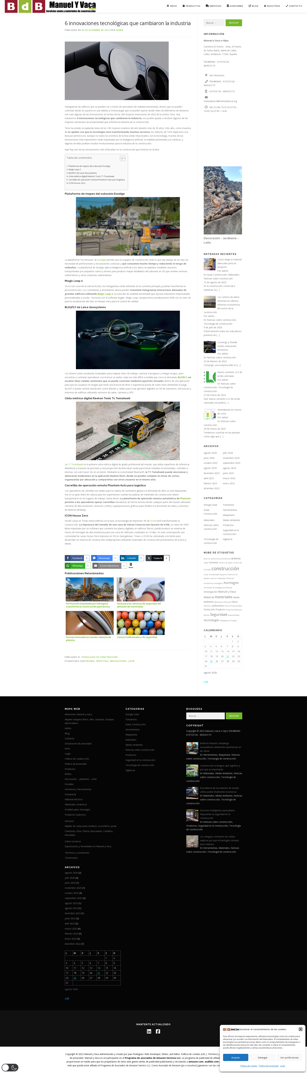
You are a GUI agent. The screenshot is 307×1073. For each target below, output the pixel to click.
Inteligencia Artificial (223, 588)
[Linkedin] (149, 1031)
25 (211, 661)
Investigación (210, 591)
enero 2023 (229, 483)
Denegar (263, 1057)
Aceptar (235, 1057)
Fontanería (228, 504)
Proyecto (220, 609)
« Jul (206, 681)
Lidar (131, 661)
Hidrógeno (218, 583)
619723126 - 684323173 (222, 91)
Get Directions (216, 75)
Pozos (227, 606)
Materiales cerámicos (76, 804)
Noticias (227, 602)
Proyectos (230, 610)
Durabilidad (214, 574)
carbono (235, 558)
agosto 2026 (210, 452)
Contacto (69, 738)
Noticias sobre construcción (218, 278)
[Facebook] (158, 1031)
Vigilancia (227, 539)
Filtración (230, 578)
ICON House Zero (77, 183)
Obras (234, 601)
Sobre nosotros (73, 841)
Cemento (213, 562)
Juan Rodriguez (135, 1054)
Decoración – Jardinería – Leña (81, 779)
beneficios (225, 559)
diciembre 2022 (212, 488)
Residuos (238, 610)
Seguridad (218, 614)
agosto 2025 (210, 468)
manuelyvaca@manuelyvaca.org (220, 101)
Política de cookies (248, 1066)
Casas (206, 563)
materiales (223, 596)
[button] (300, 1029)
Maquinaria (228, 515)
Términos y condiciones (77, 852)
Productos (228, 525)
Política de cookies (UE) (77, 758)
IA (213, 588)
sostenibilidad (233, 615)
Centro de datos (225, 563)
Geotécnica (208, 583)
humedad (208, 588)
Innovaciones (118, 661)
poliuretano (218, 605)
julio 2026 (228, 452)
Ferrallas (69, 784)
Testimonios (71, 857)
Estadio (207, 578)
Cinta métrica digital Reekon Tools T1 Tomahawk (92, 176)
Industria (102, 661)
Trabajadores (224, 620)
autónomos (215, 559)
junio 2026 (209, 457)
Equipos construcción (229, 574)
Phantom (185, 498)
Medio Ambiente (231, 520)
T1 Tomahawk (75, 464)
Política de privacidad (269, 1066)
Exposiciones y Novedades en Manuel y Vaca (88, 846)
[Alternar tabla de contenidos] (121, 158)
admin (119, 30)
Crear (206, 574)
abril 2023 (209, 478)
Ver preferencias (289, 1057)
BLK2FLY (182, 377)
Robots (206, 615)
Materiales (233, 274)
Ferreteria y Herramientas (78, 789)
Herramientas (230, 509)
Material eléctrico (74, 799)
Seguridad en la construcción (140, 760)
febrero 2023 (210, 483)
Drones (90, 661)
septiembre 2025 (231, 462)
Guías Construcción (217, 274)
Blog (67, 733)
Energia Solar (210, 504)
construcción (225, 568)
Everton (213, 578)
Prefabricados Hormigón (77, 809)
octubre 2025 (210, 462)
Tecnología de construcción (99, 657)
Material (209, 597)
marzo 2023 (229, 478)
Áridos (68, 773)
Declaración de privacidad (78, 743)
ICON (153, 520)
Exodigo (101, 259)
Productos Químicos (75, 814)
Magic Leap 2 (75, 169)
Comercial (237, 563)
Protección (209, 609)
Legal (282, 1066)
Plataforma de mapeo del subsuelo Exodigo (89, 166)
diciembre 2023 (212, 473)
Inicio (67, 748)
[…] (218, 289)
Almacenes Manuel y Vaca (78, 714)
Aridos (68, 728)
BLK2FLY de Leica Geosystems (83, 173)
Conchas (207, 569)
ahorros (207, 559)
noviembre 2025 (231, 457)
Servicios (69, 821)
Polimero (208, 606)
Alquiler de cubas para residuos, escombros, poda (90, 826)
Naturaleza (219, 602)
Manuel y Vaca (227, 591)
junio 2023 (228, 473)
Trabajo (234, 620)
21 (228, 656)
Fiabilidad (221, 578)
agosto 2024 (229, 468)
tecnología (211, 620)
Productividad (236, 606)
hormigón (231, 583)
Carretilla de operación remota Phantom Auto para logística (97, 179)
